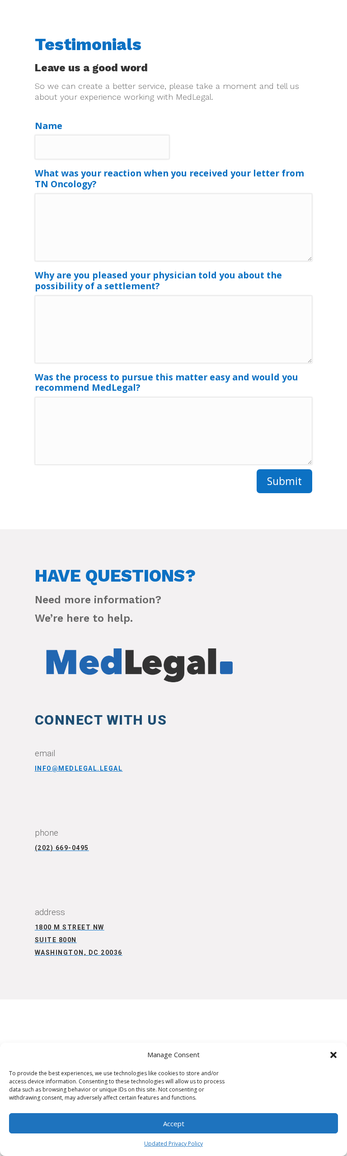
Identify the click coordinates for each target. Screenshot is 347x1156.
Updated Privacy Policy (173, 1143)
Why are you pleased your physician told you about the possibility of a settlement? (158, 281)
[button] (333, 1054)
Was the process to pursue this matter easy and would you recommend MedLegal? (166, 383)
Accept (173, 1123)
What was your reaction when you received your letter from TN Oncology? (169, 179)
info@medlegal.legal (79, 768)
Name (48, 126)
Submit (284, 481)
